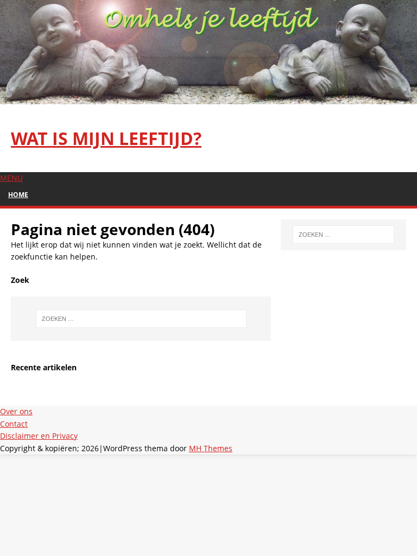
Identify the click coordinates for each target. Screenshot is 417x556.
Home (18, 194)
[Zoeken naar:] (141, 318)
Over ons (16, 411)
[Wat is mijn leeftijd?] (208, 98)
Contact (14, 424)
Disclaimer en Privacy (39, 436)
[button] (11, 178)
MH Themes (210, 448)
